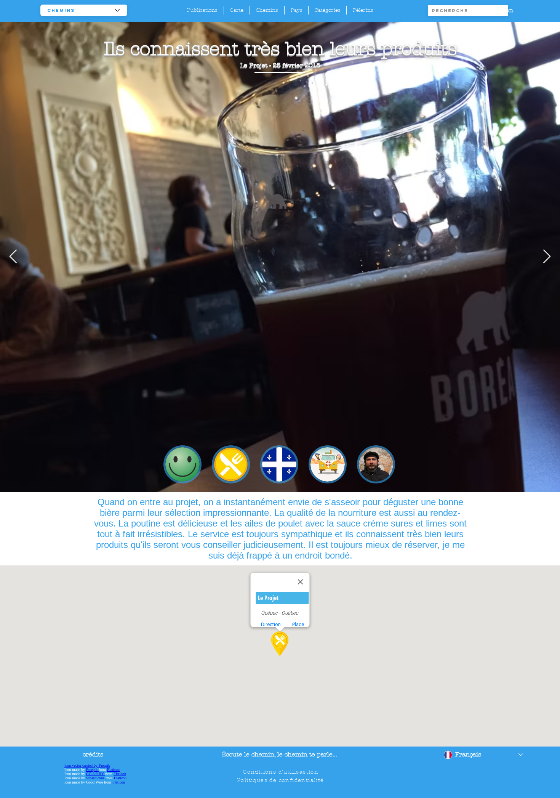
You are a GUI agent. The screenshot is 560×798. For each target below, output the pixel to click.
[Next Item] (546, 256)
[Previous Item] (13, 256)
